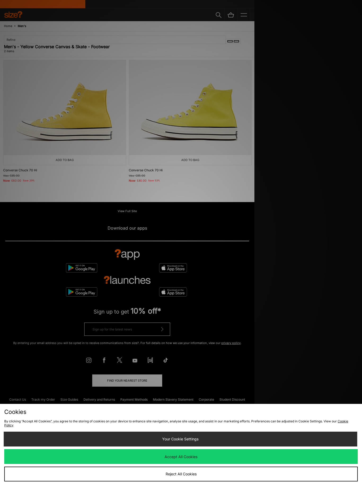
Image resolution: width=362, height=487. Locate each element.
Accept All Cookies (181, 456)
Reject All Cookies (181, 474)
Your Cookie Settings (180, 439)
